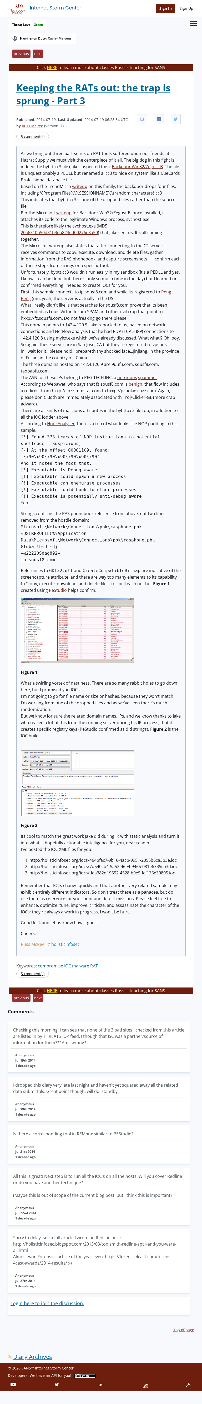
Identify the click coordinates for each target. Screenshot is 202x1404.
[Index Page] (16, 8)
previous (21, 53)
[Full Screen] (142, 119)
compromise (50, 966)
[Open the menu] (193, 23)
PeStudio (58, 590)
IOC (67, 966)
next (38, 53)
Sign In (165, 8)
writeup (79, 186)
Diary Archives (32, 1357)
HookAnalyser (61, 424)
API (54, 1375)
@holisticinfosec (64, 944)
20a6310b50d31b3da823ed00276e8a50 (59, 232)
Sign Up (186, 8)
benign (135, 384)
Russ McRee (32, 125)
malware (80, 966)
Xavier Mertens (60, 38)
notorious (127, 377)
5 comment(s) (32, 136)
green (38, 25)
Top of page (183, 1329)
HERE (52, 67)
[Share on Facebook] (159, 119)
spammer (147, 377)
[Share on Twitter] (176, 119)
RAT (94, 966)
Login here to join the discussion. (47, 1303)
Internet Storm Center (55, 7)
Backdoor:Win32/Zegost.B (137, 167)
